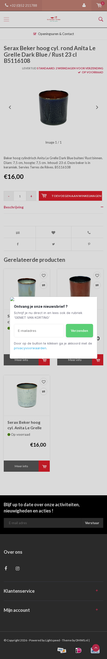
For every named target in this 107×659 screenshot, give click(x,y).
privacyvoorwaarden (30, 348)
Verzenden (79, 331)
